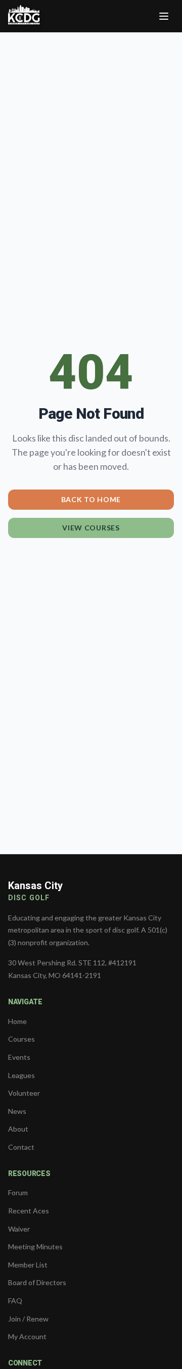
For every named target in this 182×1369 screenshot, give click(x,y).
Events (19, 1057)
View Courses (90, 527)
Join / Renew (28, 1318)
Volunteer (24, 1093)
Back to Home (91, 499)
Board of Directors (37, 1282)
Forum (18, 1192)
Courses (21, 1039)
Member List (28, 1264)
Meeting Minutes (35, 1246)
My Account (27, 1336)
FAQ (15, 1300)
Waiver (19, 1229)
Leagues (21, 1075)
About (18, 1128)
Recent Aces (28, 1210)
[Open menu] (164, 16)
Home (17, 1021)
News (17, 1111)
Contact (21, 1147)
